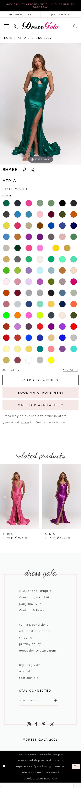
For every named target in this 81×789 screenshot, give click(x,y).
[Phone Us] (16, 25)
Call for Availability (41, 405)
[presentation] (19, 496)
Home (8, 37)
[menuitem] (7, 25)
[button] (7, 25)
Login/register (29, 664)
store (25, 422)
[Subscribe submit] (55, 701)
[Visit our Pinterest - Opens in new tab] (43, 724)
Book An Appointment (41, 392)
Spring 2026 (41, 37)
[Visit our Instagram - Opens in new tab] (29, 724)
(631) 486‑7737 (30, 603)
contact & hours (32, 610)
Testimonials (28, 677)
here (54, 778)
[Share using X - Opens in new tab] (32, 170)
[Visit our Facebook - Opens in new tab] (36, 724)
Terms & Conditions (34, 624)
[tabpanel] (40, 103)
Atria (22, 37)
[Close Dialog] (4, 766)
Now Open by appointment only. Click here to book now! (40, 5)
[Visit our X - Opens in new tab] (51, 724)
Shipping (26, 637)
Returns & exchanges (35, 631)
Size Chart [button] (70, 370)
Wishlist (25, 671)
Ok (76, 766)
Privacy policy (30, 644)
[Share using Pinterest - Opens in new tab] (24, 170)
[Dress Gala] (40, 25)
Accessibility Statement (37, 650)
